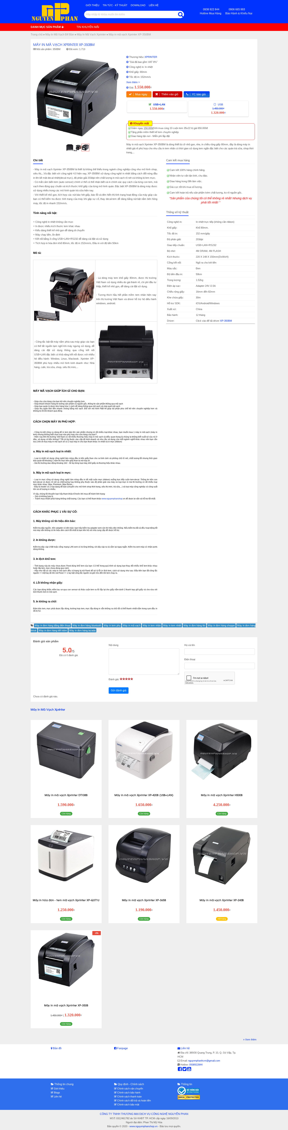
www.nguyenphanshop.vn (144, 1126)
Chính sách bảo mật (127, 1104)
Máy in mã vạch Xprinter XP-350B (66, 1005)
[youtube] (189, 1069)
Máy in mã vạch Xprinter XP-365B (144, 900)
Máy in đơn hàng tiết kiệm (53, 630)
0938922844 (195, 1064)
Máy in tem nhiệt (172, 625)
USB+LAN (157, 106)
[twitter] (184, 1069)
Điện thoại (189, 659)
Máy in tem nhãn (152, 625)
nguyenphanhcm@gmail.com (204, 1060)
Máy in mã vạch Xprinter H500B (222, 795)
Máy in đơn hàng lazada (82, 630)
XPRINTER (150, 57)
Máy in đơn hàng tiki (195, 625)
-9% (96, 933)
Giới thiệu (92, 5)
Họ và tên (189, 645)
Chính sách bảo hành (128, 1092)
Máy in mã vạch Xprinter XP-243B (222, 900)
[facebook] (180, 1069)
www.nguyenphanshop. (112, 499)
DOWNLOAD (138, 5)
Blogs (56, 1092)
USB (218, 108)
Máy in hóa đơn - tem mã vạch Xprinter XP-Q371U (66, 900)
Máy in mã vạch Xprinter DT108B (66, 795)
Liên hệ (153, 5)
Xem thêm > (133, 82)
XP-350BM (226, 320)
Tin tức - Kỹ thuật (115, 5)
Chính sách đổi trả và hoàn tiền (133, 1100)
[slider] (126, 679)
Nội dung (113, 645)
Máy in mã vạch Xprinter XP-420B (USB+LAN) (144, 795)
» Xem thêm (249, 1039)
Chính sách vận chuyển (129, 1088)
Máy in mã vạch (131, 625)
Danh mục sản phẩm (46, 27)
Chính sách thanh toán (129, 1096)
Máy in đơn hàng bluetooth (86, 625)
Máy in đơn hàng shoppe (221, 625)
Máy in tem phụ (112, 625)
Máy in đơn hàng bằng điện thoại (52, 625)
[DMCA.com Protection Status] (189, 1097)
